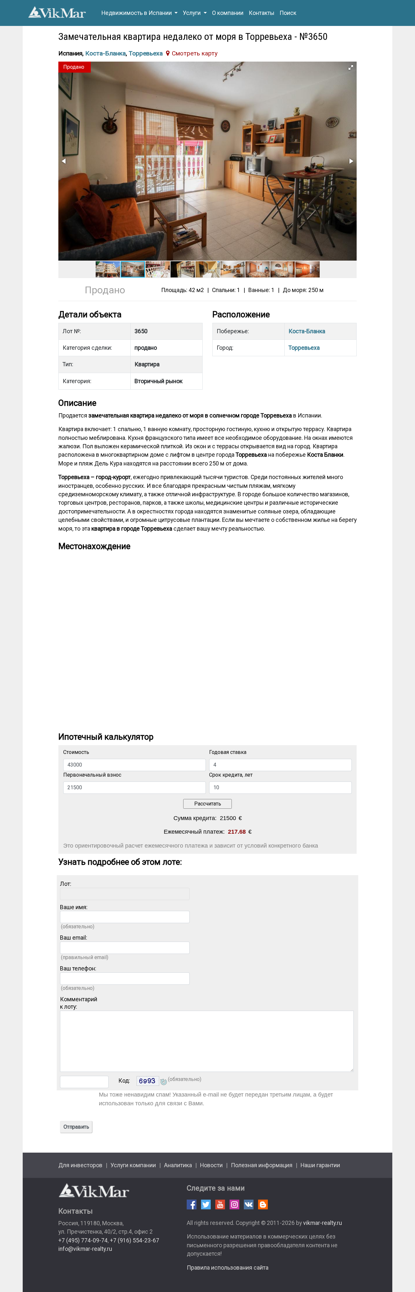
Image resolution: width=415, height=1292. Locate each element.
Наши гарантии (320, 1165)
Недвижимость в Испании (137, 13)
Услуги (192, 13)
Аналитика (178, 1165)
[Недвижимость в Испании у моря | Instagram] (234, 1204)
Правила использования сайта (227, 1267)
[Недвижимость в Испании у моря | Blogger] (263, 1204)
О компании (227, 13)
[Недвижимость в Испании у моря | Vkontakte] (249, 1204)
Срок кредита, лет (231, 775)
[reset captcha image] (163, 1082)
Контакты (261, 13)
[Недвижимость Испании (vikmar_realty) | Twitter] (206, 1204)
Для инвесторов (80, 1165)
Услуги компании (133, 1165)
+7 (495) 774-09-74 (83, 1240)
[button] (351, 67)
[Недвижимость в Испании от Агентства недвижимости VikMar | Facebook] (191, 1204)
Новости (211, 1165)
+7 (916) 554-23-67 (134, 1240)
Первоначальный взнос (92, 775)
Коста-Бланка (105, 53)
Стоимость (76, 752)
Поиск (287, 13)
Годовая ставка (227, 752)
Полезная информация (261, 1165)
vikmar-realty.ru (322, 1223)
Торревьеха (146, 53)
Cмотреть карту (195, 53)
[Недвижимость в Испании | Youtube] (220, 1204)
